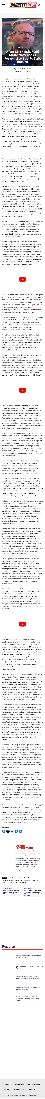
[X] (19, 870)
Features (22, 47)
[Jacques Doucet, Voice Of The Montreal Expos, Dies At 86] (8, 967)
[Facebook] (11, 907)
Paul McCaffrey (25, 883)
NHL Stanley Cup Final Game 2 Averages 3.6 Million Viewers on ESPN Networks (33, 893)
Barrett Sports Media (16, 878)
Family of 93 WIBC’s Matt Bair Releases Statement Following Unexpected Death (29, 998)
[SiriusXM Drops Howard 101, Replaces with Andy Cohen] (8, 956)
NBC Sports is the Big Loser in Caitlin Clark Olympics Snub (11, 892)
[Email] (30, 907)
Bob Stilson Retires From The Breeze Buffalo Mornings (28, 988)
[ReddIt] (25, 907)
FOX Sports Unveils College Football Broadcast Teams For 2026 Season (28, 977)
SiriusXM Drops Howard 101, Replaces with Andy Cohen (28, 956)
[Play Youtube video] (22, 279)
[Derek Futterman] (9, 857)
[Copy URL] (35, 907)
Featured (35, 880)
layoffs (33, 305)
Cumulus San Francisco (22, 880)
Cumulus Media (8, 880)
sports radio (36, 883)
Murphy (16, 297)
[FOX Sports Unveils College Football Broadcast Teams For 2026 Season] (8, 977)
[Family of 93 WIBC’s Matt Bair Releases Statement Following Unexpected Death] (8, 999)
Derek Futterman (24, 69)
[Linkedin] (16, 870)
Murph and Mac (13, 883)
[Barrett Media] (23, 5)
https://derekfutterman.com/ (24, 851)
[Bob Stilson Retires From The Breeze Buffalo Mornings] (8, 988)
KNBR (4, 883)
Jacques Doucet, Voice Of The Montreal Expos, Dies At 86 (29, 967)
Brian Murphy (28, 878)
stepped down (19, 644)
